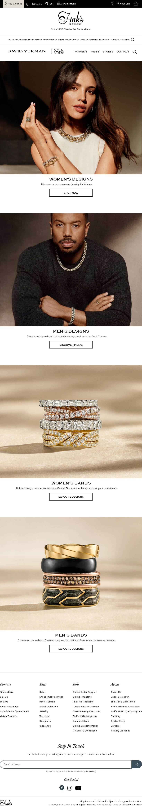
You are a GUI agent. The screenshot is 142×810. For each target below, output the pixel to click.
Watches (94, 40)
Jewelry (84, 40)
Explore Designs (71, 496)
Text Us (4, 702)
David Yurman (72, 40)
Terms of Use (119, 804)
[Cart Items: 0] (135, 4)
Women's (80, 51)
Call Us (4, 697)
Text (51, 4)
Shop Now (71, 192)
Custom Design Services (87, 711)
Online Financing (82, 697)
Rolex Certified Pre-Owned (28, 40)
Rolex (11, 40)
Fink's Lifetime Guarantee (125, 706)
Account (125, 4)
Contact (123, 51)
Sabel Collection (48, 706)
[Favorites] (113, 4)
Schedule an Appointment (14, 711)
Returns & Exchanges (85, 731)
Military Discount (120, 731)
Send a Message (9, 706)
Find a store (15, 4)
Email (39, 4)
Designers (104, 40)
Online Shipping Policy (85, 726)
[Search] (132, 39)
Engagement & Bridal (53, 40)
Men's (95, 51)
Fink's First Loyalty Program (126, 711)
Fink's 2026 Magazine (85, 716)
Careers (115, 726)
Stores (108, 51)
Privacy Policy (89, 771)
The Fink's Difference (123, 702)
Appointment (68, 4)
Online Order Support (85, 692)
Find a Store (7, 692)
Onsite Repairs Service (86, 706)
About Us (116, 692)
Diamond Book (81, 721)
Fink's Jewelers (65, 804)
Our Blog (115, 716)
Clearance (45, 726)
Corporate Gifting (120, 40)
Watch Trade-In (8, 716)
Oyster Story (118, 721)
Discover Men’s (71, 344)
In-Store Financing (83, 702)
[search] (133, 52)
